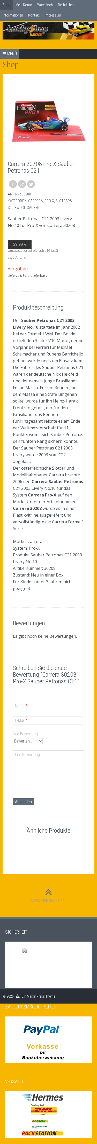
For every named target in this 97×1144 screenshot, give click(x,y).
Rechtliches (66, 5)
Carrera (35, 201)
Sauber (33, 208)
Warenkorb (45, 5)
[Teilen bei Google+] (22, 184)
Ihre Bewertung (25, 733)
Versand (20, 257)
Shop (6, 5)
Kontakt (34, 15)
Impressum (53, 15)
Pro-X (49, 201)
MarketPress (36, 996)
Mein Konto (24, 5)
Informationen (13, 15)
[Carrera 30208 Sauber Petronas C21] (48, 120)
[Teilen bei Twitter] (31, 184)
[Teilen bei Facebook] (13, 184)
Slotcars (64, 201)
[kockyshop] (48, 31)
